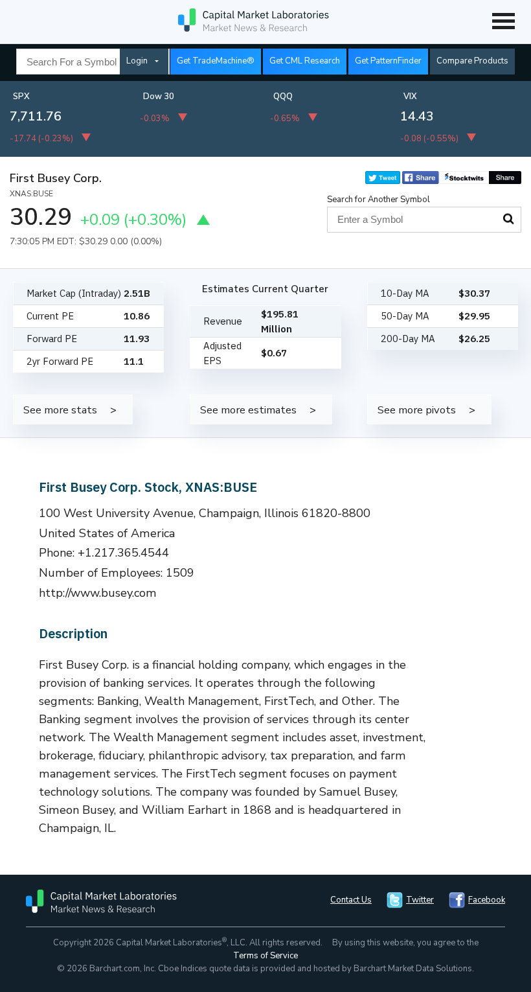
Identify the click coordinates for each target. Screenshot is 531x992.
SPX (21, 96)
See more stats (60, 409)
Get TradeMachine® (215, 61)
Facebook (486, 900)
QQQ (283, 96)
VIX (410, 96)
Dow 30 (158, 96)
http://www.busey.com (98, 593)
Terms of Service (265, 956)
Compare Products (472, 61)
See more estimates (248, 409)
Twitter (420, 900)
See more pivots (417, 409)
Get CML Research (304, 61)
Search (508, 219)
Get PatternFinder (388, 61)
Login (137, 61)
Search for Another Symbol (378, 199)
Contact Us (351, 900)
